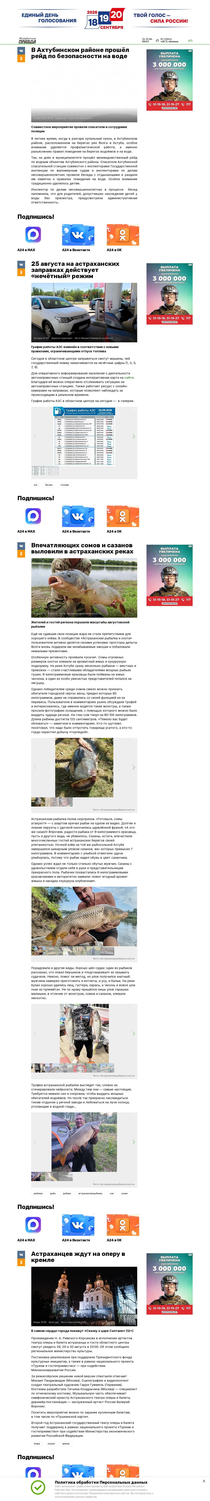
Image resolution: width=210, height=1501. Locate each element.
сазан (124, 1193)
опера (37, 1443)
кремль (66, 1443)
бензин (49, 485)
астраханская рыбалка (90, 1193)
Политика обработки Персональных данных (101, 1482)
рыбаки (67, 1193)
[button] (134, 436)
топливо (64, 485)
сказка (51, 1443)
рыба (52, 1193)
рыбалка (38, 1193)
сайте (129, 377)
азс (36, 485)
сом (112, 1193)
